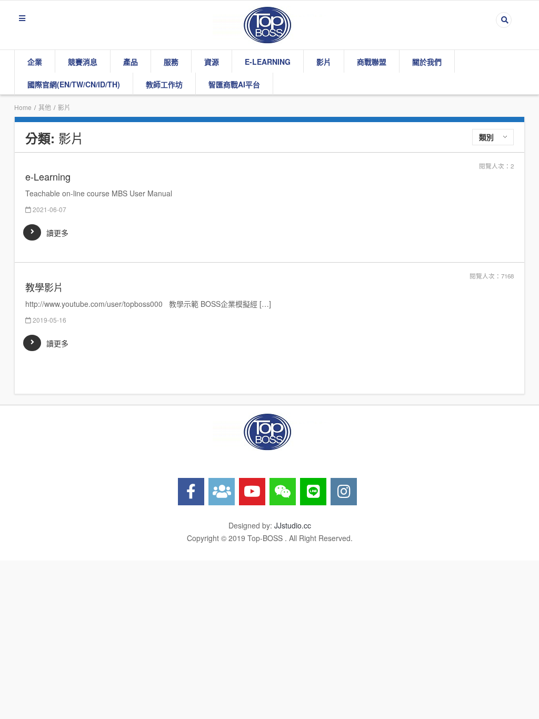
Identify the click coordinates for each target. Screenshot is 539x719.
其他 (44, 107)
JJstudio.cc (292, 525)
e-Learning (48, 176)
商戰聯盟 (371, 61)
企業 (34, 61)
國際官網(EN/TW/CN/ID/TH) (73, 84)
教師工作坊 (164, 84)
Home (23, 107)
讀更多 (57, 232)
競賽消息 (82, 61)
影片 (323, 61)
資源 (211, 61)
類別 (486, 137)
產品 (130, 61)
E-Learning (268, 61)
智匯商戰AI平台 (234, 84)
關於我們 (427, 61)
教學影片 (44, 287)
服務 (171, 61)
